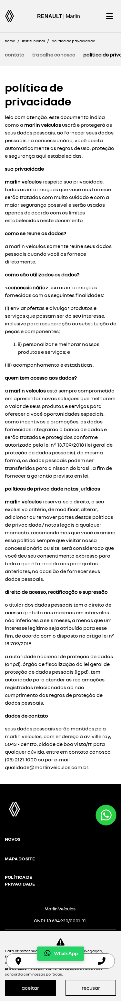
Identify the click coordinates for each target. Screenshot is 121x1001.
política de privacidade (20, 880)
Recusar (91, 988)
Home (10, 40)
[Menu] (109, 16)
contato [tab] (15, 54)
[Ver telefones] (101, 961)
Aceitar (30, 988)
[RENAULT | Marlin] (9, 16)
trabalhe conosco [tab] (54, 54)
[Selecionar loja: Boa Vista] (18, 961)
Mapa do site (20, 858)
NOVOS (12, 839)
